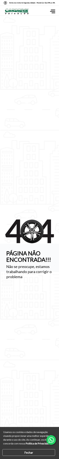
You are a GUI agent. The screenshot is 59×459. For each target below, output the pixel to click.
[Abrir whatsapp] (51, 440)
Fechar (28, 452)
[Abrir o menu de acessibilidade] (5, 2)
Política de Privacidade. (38, 443)
